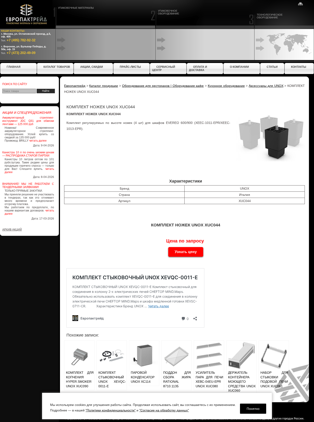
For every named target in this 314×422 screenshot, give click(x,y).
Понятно (253, 409)
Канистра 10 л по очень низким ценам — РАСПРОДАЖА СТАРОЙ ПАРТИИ (28, 154)
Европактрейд (74, 86)
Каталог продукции (103, 86)
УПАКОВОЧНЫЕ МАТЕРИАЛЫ (76, 7)
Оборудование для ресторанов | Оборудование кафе (163, 86)
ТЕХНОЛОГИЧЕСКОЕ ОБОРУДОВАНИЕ (270, 16)
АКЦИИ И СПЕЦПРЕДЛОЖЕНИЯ (26, 112)
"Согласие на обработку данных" (164, 410)
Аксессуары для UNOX (266, 86)
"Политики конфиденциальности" (111, 410)
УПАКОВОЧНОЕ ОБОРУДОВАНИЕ (168, 12)
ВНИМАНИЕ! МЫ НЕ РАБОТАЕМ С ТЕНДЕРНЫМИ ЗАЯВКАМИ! (28, 185)
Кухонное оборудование (226, 86)
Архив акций (12, 229)
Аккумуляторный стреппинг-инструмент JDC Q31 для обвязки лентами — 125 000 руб (28, 121)
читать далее (38, 140)
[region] (157, 406)
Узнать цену (186, 252)
